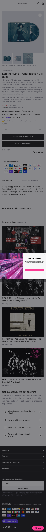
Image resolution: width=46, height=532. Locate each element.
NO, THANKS (33, 274)
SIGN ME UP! (33, 270)
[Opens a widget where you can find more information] (36, 528)
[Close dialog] (44, 254)
